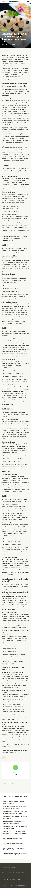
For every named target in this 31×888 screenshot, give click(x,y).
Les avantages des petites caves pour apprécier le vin (13, 838)
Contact (19, 879)
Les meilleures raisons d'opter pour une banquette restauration (13, 848)
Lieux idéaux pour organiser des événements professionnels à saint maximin (15, 807)
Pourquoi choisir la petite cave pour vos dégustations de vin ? (13, 802)
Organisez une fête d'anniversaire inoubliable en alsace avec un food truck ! (15, 822)
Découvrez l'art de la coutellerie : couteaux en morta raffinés (15, 817)
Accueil (3, 50)
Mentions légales (11, 879)
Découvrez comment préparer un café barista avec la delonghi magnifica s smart (15, 812)
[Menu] (27, 1)
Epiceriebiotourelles (11, 1)
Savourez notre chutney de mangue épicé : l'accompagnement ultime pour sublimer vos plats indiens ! (15, 833)
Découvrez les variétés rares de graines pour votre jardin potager (15, 827)
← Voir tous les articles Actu (9, 784)
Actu (4, 29)
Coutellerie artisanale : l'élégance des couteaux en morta (13, 843)
